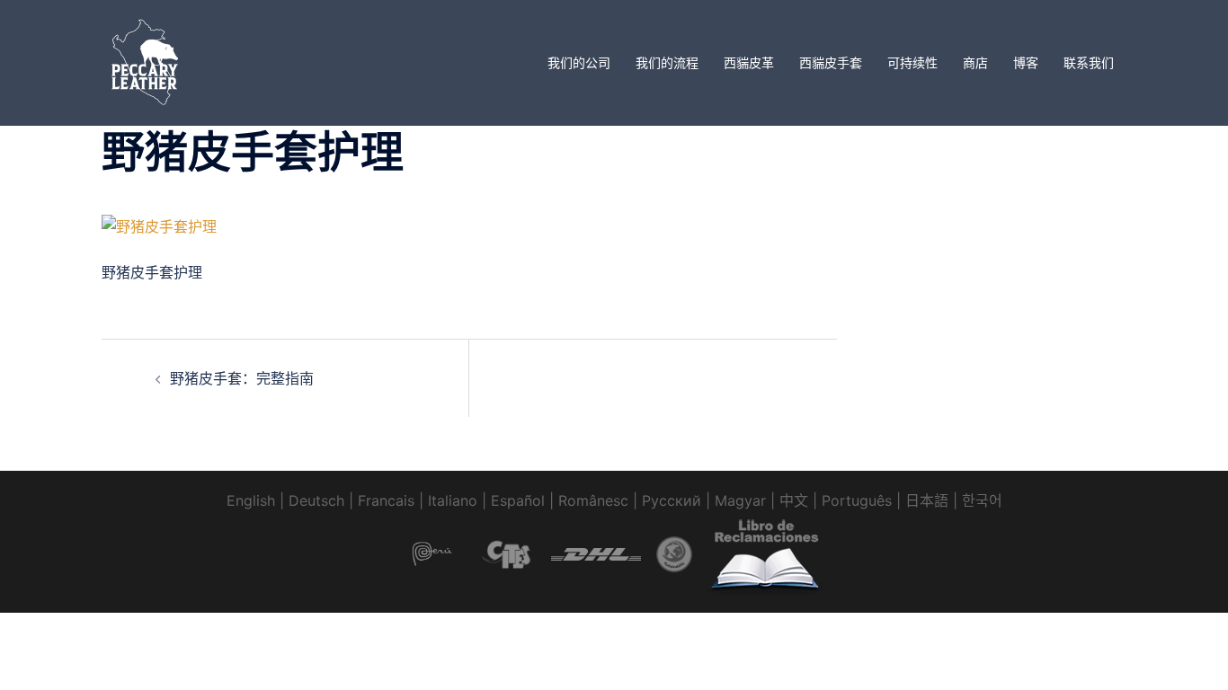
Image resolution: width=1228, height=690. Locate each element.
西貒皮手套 (830, 62)
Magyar (740, 500)
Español (518, 500)
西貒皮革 (749, 62)
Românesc (593, 500)
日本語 (926, 500)
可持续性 (912, 62)
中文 (793, 500)
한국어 (982, 500)
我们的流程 (667, 62)
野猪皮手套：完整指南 (242, 378)
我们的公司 (578, 62)
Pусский (671, 500)
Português (857, 500)
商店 (975, 62)
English (251, 500)
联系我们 (1088, 62)
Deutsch (316, 500)
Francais (386, 500)
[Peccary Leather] (146, 61)
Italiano (452, 500)
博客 (1025, 62)
